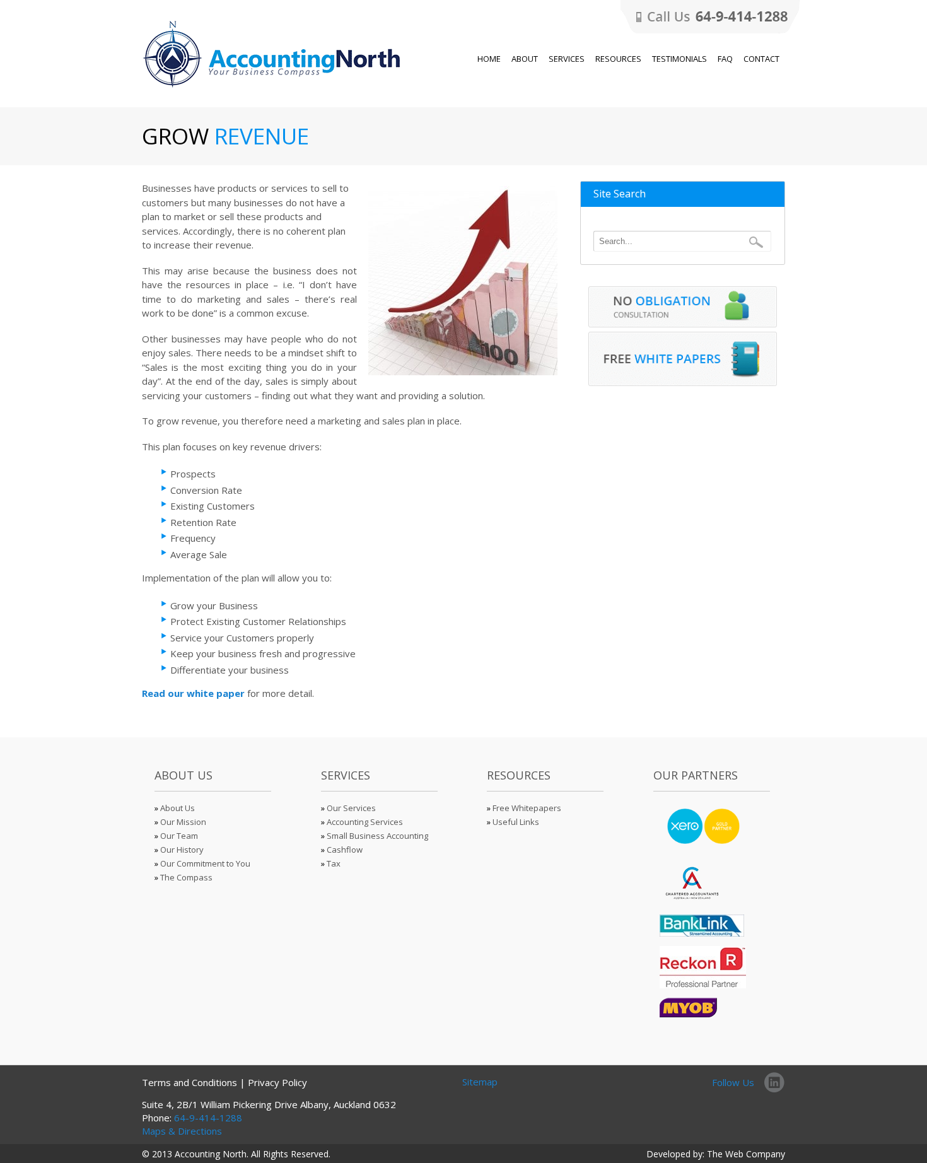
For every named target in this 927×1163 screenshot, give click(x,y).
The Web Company (746, 1154)
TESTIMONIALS (679, 58)
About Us (177, 808)
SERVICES (567, 58)
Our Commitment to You (205, 863)
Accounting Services (365, 821)
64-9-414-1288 (208, 1117)
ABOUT (524, 58)
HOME (489, 58)
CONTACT (761, 58)
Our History (182, 849)
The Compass (186, 877)
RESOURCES (618, 58)
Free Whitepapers (527, 808)
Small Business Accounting (377, 835)
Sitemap (480, 1081)
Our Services (351, 808)
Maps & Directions (182, 1131)
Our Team (179, 835)
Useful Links (516, 821)
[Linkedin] (774, 1081)
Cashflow (345, 849)
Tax (334, 863)
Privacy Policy (277, 1082)
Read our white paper (193, 693)
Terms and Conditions (189, 1082)
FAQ (725, 58)
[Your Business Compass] (273, 88)
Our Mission (183, 821)
